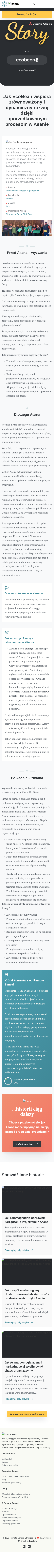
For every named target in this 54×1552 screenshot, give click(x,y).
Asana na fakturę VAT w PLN (15, 1497)
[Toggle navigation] (49, 4)
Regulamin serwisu (10, 1520)
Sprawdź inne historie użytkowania (27, 1414)
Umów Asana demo (25, 1144)
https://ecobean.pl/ (27, 70)
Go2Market (7, 1459)
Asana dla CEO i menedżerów (15, 1476)
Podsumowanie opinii (11, 1517)
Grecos (5, 1462)
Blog (4, 1479)
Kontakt (5, 1511)
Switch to (28, 1541)
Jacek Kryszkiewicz (24, 1079)
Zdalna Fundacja (9, 1508)
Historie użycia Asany (11, 1482)
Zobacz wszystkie (10, 1465)
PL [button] (34, 4)
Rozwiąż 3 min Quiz (27, 14)
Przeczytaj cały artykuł (17, 1250)
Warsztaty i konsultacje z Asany (16, 1494)
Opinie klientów (9, 1514)
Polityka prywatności (11, 1523)
